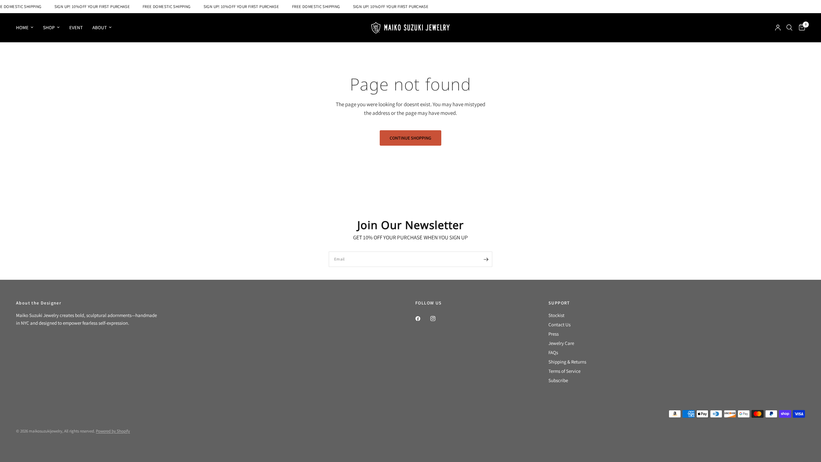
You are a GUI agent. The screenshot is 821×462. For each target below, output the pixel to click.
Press (553, 334)
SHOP (49, 27)
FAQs (553, 352)
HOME (22, 27)
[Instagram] (437, 319)
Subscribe (558, 380)
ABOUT (99, 27)
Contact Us (559, 324)
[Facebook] (422, 319)
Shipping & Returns (567, 362)
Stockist (556, 315)
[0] (800, 27)
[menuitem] (27, 28)
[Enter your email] (485, 259)
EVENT (76, 27)
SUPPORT (559, 303)
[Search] (789, 27)
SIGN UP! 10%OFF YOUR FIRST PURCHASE (88, 6)
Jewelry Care (561, 343)
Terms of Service (564, 371)
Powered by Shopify (113, 431)
